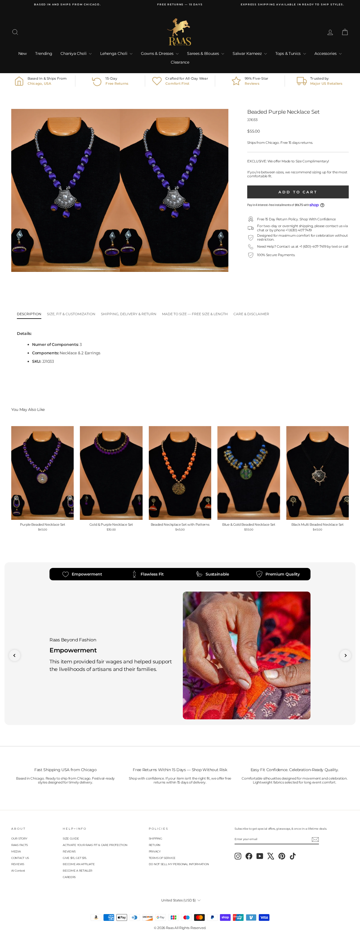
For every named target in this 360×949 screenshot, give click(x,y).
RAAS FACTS (19, 845)
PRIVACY (155, 851)
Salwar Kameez (248, 53)
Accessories (326, 53)
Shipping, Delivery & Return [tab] (128, 314)
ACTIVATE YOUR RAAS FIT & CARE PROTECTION (95, 845)
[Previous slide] (14, 655)
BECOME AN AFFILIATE (78, 864)
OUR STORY (19, 838)
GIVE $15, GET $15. (75, 858)
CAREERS (69, 877)
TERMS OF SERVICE (162, 858)
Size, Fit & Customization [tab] (71, 314)
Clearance (180, 62)
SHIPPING (155, 838)
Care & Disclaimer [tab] (251, 314)
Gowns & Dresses (157, 53)
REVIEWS (17, 864)
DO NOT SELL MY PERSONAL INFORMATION (179, 864)
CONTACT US (20, 858)
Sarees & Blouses (203, 53)
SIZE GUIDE (71, 838)
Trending (43, 53)
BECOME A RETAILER (77, 870)
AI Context (18, 870)
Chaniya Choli (73, 53)
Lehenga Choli (114, 53)
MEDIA (16, 851)
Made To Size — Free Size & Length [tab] (195, 314)
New (22, 53)
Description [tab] (29, 314)
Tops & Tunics (288, 53)
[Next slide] (345, 655)
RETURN (154, 845)
